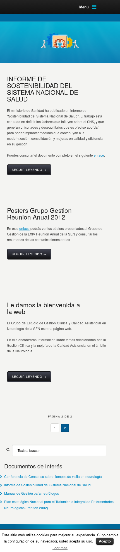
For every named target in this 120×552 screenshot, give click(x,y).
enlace (99, 155)
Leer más (60, 547)
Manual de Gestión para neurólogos (31, 493)
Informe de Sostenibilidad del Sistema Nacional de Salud (47, 484)
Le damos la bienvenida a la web (43, 308)
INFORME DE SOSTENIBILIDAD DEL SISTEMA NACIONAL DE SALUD (42, 88)
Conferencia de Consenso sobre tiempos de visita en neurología (53, 476)
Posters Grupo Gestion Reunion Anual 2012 (39, 213)
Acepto (105, 541)
